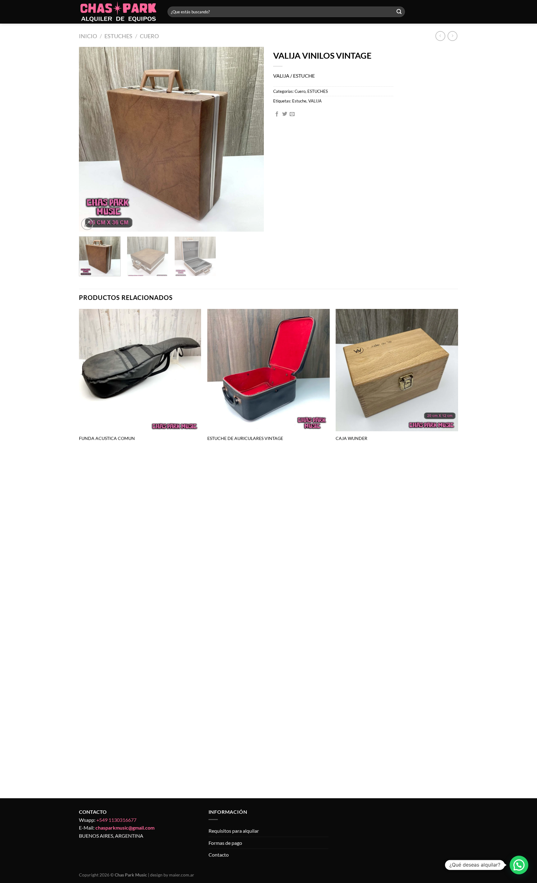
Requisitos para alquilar (234, 831)
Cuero (149, 36)
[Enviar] (399, 12)
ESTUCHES (118, 36)
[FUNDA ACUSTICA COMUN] (140, 370)
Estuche (299, 100)
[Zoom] (87, 224)
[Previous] (90, 139)
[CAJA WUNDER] (397, 370)
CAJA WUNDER (351, 438)
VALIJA (315, 100)
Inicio (88, 36)
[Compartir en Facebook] (276, 114)
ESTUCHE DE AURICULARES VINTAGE (245, 438)
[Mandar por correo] (292, 114)
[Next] (252, 139)
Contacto (219, 855)
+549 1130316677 (116, 820)
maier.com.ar (181, 874)
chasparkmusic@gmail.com (124, 828)
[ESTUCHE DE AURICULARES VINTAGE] (268, 370)
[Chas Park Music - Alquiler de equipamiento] (118, 12)
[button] (519, 865)
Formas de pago (225, 843)
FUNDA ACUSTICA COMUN (107, 438)
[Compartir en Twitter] (284, 114)
